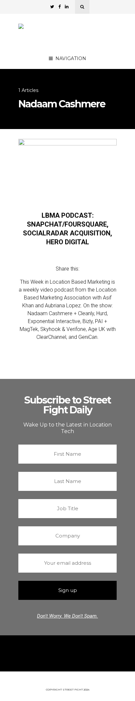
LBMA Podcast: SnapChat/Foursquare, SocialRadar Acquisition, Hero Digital (67, 228)
